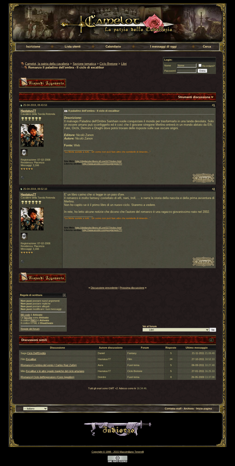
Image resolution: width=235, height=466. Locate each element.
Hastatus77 (28, 111)
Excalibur (31, 359)
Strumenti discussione (194, 97)
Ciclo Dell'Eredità (36, 353)
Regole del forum (30, 328)
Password (170, 70)
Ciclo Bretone (109, 63)
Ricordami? (208, 66)
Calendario (113, 46)
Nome (167, 65)
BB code (25, 314)
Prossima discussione (132, 287)
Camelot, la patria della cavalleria (47, 63)
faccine (28, 317)
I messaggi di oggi (163, 46)
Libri (124, 63)
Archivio (189, 408)
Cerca (207, 46)
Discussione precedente (104, 287)
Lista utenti (73, 46)
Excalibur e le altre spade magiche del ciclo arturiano (55, 371)
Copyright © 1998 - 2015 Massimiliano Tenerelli (118, 451)
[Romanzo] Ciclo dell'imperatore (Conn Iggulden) (47, 377)
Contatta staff (173, 408)
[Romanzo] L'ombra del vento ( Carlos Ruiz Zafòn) (49, 365)
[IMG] (34, 320)
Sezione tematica (84, 63)
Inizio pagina (204, 408)
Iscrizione (33, 46)
